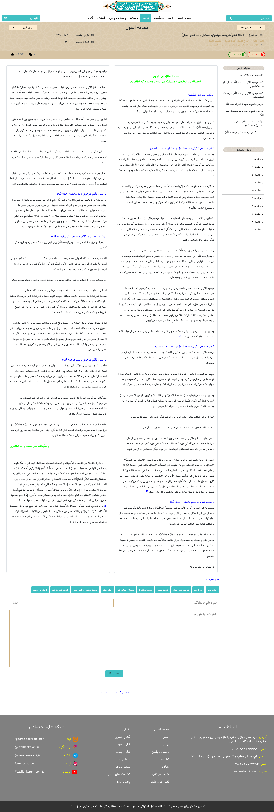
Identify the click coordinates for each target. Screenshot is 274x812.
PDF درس (255, 54)
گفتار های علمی (159, 781)
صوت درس (236, 54)
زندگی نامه (123, 729)
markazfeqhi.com (245, 771)
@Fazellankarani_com (29, 771)
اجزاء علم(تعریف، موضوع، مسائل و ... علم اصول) (233, 45)
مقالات (165, 766)
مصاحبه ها (123, 759)
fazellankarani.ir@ (27, 747)
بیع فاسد (198, 590)
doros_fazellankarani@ (30, 739)
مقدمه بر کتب (160, 774)
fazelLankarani (25, 763)
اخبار (170, 17)
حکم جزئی (107, 590)
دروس (145, 17)
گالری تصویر (122, 736)
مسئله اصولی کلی (125, 590)
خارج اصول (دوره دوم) (237, 41)
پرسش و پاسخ (117, 17)
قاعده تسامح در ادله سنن (85, 590)
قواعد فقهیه (162, 590)
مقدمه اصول (214, 41)
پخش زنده (123, 781)
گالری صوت (123, 744)
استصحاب (212, 590)
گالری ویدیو (123, 751)
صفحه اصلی (184, 17)
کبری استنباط (145, 590)
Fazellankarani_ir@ (27, 755)
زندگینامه (158, 17)
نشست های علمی (118, 774)
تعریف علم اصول (181, 590)
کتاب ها (164, 759)
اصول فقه (258, 41)
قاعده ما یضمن (40, 590)
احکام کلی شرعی (60, 590)
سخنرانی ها (123, 766)
